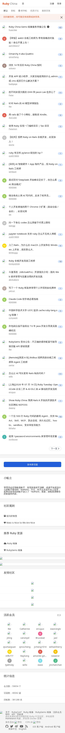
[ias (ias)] (4, 207)
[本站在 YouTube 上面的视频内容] (21, 726)
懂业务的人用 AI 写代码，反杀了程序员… (29, 195)
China (9, 3)
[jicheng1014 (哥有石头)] (40, 643)
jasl (55, 637)
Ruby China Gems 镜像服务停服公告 (28, 26)
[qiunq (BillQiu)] (4, 137)
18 (60, 261)
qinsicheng (14, 57)
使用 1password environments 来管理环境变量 (33, 436)
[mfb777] (9, 652)
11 (60, 92)
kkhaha (12, 428)
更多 (59, 615)
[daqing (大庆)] (4, 400)
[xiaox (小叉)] (40, 661)
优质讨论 (34, 10)
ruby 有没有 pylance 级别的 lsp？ (26, 152)
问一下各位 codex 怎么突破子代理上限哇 (29, 222)
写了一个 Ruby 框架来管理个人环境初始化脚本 (32, 287)
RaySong (24, 655)
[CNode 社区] (32, 582)
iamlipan (12, 171)
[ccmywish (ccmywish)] (4, 310)
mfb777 (9, 655)
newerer (55, 655)
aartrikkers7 (14, 45)
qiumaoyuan (9, 646)
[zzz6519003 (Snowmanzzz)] (4, 153)
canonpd (24, 637)
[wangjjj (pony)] (4, 223)
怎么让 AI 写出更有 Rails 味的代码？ (27, 373)
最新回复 (46, 10)
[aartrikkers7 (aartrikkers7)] (4, 38)
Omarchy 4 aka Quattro (21, 53)
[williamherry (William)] (56, 643)
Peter (11, 95)
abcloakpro (14, 279)
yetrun (12, 291)
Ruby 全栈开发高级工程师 (22, 260)
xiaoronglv (55, 628)
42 (60, 27)
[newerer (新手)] (56, 652)
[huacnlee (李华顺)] (4, 27)
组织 (7, 714)
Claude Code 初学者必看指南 (23, 298)
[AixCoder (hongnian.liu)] (4, 115)
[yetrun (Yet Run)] (4, 288)
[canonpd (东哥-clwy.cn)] (25, 634)
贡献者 (20, 714)
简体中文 (12, 728)
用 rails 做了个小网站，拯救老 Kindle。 (29, 114)
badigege (13, 84)
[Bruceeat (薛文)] (40, 634)
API (13, 714)
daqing (12, 408)
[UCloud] (1, 558)
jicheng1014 (40, 646)
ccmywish (13, 318)
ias (10, 214)
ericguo (12, 392)
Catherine (25, 628)
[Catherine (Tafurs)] (25, 625)
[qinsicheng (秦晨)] (4, 54)
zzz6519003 (14, 156)
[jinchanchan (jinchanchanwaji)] (56, 661)
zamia (11, 365)
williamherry (55, 646)
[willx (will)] (4, 373)
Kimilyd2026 (14, 264)
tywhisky (9, 664)
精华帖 (23, 10)
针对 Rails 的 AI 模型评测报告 (24, 103)
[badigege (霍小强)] (4, 76)
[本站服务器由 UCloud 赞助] (16, 722)
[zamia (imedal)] (4, 358)
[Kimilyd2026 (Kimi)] (4, 261)
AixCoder (13, 117)
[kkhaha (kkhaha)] (4, 416)
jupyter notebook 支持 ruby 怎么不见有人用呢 (32, 233)
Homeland (10, 718)
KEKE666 (12, 187)
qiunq (11, 144)
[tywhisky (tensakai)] (9, 661)
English (22, 728)
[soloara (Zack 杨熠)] (4, 65)
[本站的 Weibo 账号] (16, 726)
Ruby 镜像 (12, 543)
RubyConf (16, 712)
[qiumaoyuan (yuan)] (9, 643)
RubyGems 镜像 (14, 550)
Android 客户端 (52, 726)
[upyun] (1, 564)
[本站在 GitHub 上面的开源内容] (6, 726)
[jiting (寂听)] (9, 634)
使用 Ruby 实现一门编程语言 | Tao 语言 (29, 125)
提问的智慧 (11, 515)
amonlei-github (40, 655)
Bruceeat (40, 637)
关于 (7, 712)
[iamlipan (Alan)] (4, 164)
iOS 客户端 (38, 726)
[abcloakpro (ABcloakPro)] (4, 272)
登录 (59, 3)
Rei (10, 106)
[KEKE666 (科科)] (4, 180)
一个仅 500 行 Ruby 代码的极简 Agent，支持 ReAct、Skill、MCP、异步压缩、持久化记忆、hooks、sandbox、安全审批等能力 (33, 420)
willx (11, 376)
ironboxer (13, 439)
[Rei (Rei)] (4, 103)
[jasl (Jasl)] (56, 634)
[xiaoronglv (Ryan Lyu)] (56, 625)
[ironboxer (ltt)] (4, 436)
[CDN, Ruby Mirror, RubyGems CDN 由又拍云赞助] (34, 722)
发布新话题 (32, 464)
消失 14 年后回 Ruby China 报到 (25, 64)
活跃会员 (57, 712)
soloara (12, 68)
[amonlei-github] (40, 652)
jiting (9, 637)
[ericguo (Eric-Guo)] (4, 385)
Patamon (13, 129)
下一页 (54, 448)
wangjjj (12, 225)
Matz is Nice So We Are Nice (20, 522)
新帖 (13, 10)
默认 (6, 10)
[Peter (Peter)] (4, 92)
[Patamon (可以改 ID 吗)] (4, 126)
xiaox (40, 664)
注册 (52, 3)
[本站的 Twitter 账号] (11, 726)
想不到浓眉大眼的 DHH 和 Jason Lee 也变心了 (32, 91)
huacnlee (13, 30)
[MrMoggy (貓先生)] (4, 245)
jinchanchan (55, 664)
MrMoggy (13, 252)
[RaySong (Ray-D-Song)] (25, 652)
